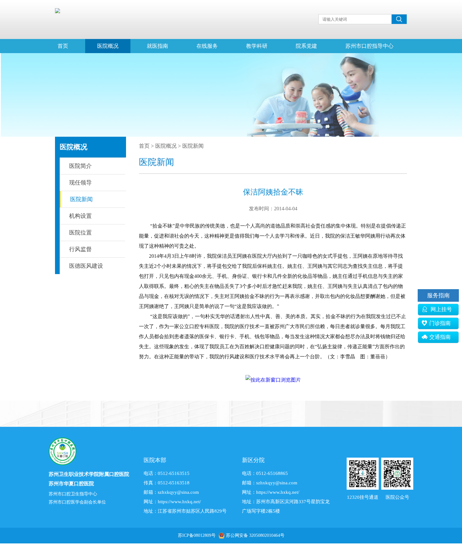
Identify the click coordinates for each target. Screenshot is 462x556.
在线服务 (207, 46)
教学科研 (256, 46)
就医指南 (157, 46)
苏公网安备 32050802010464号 (255, 535)
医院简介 (80, 166)
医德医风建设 (86, 266)
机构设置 (80, 216)
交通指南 (440, 337)
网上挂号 (440, 309)
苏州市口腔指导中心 (369, 46)
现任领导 (80, 182)
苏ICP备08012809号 (197, 535)
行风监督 (80, 249)
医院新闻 (81, 199)
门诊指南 (440, 323)
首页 (63, 46)
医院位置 (80, 232)
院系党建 (306, 46)
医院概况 (107, 46)
